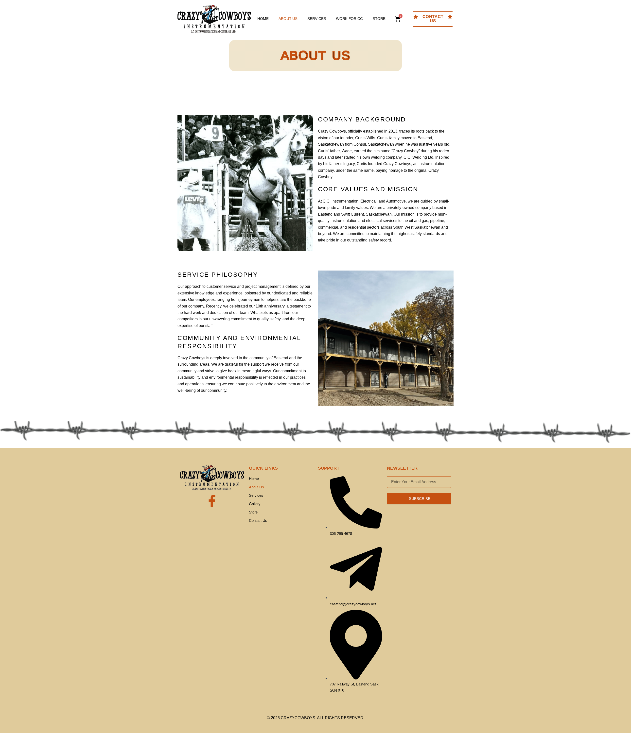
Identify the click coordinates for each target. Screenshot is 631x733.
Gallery (255, 504)
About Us (288, 19)
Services (316, 19)
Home (263, 19)
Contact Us (258, 520)
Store (379, 19)
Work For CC (349, 19)
